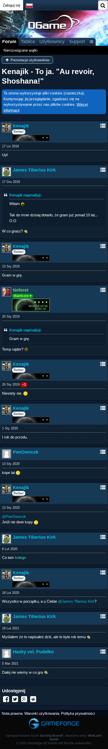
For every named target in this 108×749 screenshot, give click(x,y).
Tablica (28, 41)
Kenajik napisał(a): (25, 195)
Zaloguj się (11, 5)
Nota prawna (12, 713)
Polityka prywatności (78, 713)
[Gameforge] (54, 719)
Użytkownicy (52, 41)
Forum (9, 41)
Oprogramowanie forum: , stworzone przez (54, 737)
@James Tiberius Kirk (76, 601)
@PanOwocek (14, 516)
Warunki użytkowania (41, 713)
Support (77, 41)
